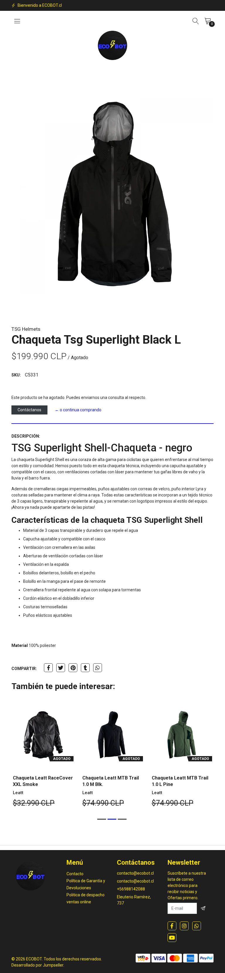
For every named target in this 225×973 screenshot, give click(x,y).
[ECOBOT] (112, 45)
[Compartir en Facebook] (48, 668)
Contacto (75, 873)
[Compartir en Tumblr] (85, 668)
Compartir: (24, 668)
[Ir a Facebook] (172, 926)
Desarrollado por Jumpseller (37, 965)
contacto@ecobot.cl (135, 873)
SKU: (16, 375)
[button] (101, 819)
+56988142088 (131, 889)
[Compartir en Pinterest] (73, 668)
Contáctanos (29, 409)
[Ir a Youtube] (172, 937)
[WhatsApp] (196, 926)
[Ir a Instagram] (184, 926)
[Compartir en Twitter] (61, 668)
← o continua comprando (78, 409)
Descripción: (25, 436)
